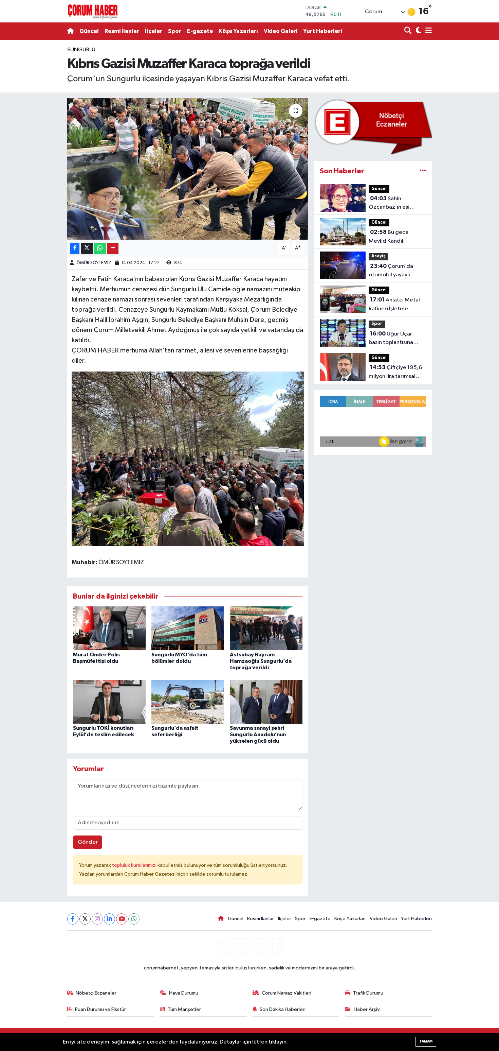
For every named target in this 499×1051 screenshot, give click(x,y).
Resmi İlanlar (122, 31)
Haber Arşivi (367, 1009)
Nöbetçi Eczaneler (96, 993)
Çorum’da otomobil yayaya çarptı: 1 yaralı (391, 271)
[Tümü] (423, 171)
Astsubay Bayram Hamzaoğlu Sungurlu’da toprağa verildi (261, 661)
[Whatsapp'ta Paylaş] (100, 248)
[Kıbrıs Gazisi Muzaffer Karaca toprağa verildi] (188, 169)
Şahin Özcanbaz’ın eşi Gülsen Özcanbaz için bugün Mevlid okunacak (396, 203)
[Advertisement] (35, 147)
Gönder (88, 842)
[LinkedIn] (109, 919)
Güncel (89, 31)
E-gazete (200, 31)
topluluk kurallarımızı (135, 865)
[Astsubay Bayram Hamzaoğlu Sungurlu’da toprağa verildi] (266, 628)
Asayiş (378, 256)
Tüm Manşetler (184, 1009)
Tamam (425, 1041)
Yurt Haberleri (322, 31)
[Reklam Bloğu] (373, 127)
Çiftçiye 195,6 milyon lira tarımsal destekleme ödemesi (396, 372)
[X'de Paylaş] (87, 248)
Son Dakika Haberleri (283, 1009)
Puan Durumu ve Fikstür (100, 1009)
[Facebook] (72, 919)
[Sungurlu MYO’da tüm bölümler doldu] (187, 628)
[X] (85, 919)
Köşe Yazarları (238, 31)
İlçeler (153, 31)
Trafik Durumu (368, 993)
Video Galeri (280, 31)
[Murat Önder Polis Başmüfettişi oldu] (109, 628)
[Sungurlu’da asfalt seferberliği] (187, 701)
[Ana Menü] (427, 31)
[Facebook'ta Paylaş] (74, 248)
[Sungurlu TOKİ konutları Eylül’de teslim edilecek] (109, 701)
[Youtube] (121, 919)
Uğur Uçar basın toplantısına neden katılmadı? (391, 339)
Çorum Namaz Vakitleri (286, 993)
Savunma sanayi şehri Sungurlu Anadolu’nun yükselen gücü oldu (258, 734)
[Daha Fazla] (112, 248)
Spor (174, 31)
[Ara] (408, 31)
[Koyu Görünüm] (418, 31)
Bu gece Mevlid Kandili (389, 236)
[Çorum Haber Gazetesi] (92, 11)
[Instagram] (97, 919)
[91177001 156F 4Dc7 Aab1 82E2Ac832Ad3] (188, 458)
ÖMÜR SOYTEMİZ (93, 263)
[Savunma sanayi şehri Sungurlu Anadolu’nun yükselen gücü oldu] (266, 701)
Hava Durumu (183, 993)
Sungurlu (81, 50)
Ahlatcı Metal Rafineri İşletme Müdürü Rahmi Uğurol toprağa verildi (396, 305)
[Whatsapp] (134, 919)
